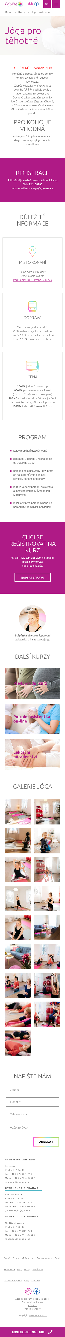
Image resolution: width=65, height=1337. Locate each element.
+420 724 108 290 (30, 557)
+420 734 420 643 (24, 1206)
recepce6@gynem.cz (17, 1239)
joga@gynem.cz (43, 188)
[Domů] (14, 4)
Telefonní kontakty (50, 1332)
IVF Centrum (27, 1258)
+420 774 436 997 (24, 1178)
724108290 (35, 184)
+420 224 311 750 (21, 1231)
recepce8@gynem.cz (17, 1182)
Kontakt (36, 1281)
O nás (15, 1258)
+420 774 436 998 (24, 1235)
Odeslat (46, 1141)
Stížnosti (32, 1305)
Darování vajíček (13, 1281)
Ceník (58, 1258)
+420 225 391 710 (21, 1174)
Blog (26, 1281)
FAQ (19, 1269)
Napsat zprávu (32, 577)
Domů (8, 12)
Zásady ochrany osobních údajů (32, 1299)
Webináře (37, 1269)
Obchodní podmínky (32, 1302)
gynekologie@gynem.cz (19, 1210)
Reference (9, 1269)
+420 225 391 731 (21, 1202)
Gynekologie (44, 1258)
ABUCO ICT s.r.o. (38, 1315)
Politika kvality (32, 1309)
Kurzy (21, 12)
